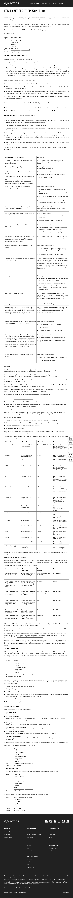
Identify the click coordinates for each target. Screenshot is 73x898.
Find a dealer (34, 420)
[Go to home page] (11, 3)
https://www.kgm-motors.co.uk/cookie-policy (31, 73)
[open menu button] (68, 3)
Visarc (67, 892)
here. (15, 21)
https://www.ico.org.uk (20, 810)
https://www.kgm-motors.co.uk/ (19, 52)
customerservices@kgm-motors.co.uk (20, 50)
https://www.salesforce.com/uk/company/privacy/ (30, 637)
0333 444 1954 (41, 96)
